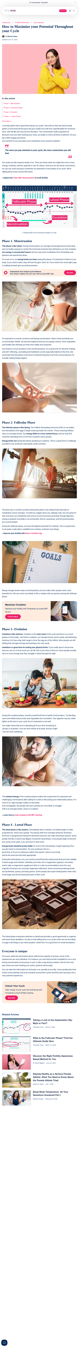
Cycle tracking (38, 22)
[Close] (75, 2)
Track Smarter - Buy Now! (39, 2)
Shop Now (63, 10)
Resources (6, 22)
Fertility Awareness (22, 22)
